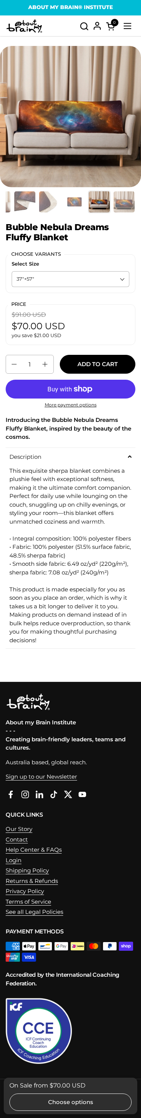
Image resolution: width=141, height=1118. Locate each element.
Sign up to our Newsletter (41, 776)
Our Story (19, 828)
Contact (17, 839)
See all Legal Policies (34, 911)
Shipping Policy (27, 870)
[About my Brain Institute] (24, 26)
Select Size (25, 264)
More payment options (71, 405)
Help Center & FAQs (34, 849)
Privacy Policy (25, 891)
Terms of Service (28, 901)
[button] (84, 26)
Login (13, 860)
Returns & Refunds (32, 880)
